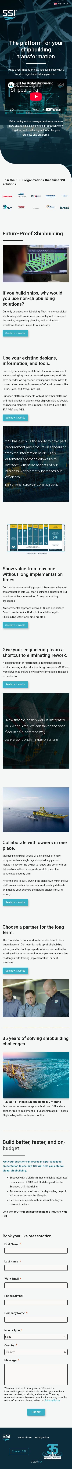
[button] (60, 4)
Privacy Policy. (52, 1400)
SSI (40, 1461)
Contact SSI (19, 1451)
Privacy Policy (42, 1437)
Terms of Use (24, 1437)
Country (9, 1345)
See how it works (15, 333)
